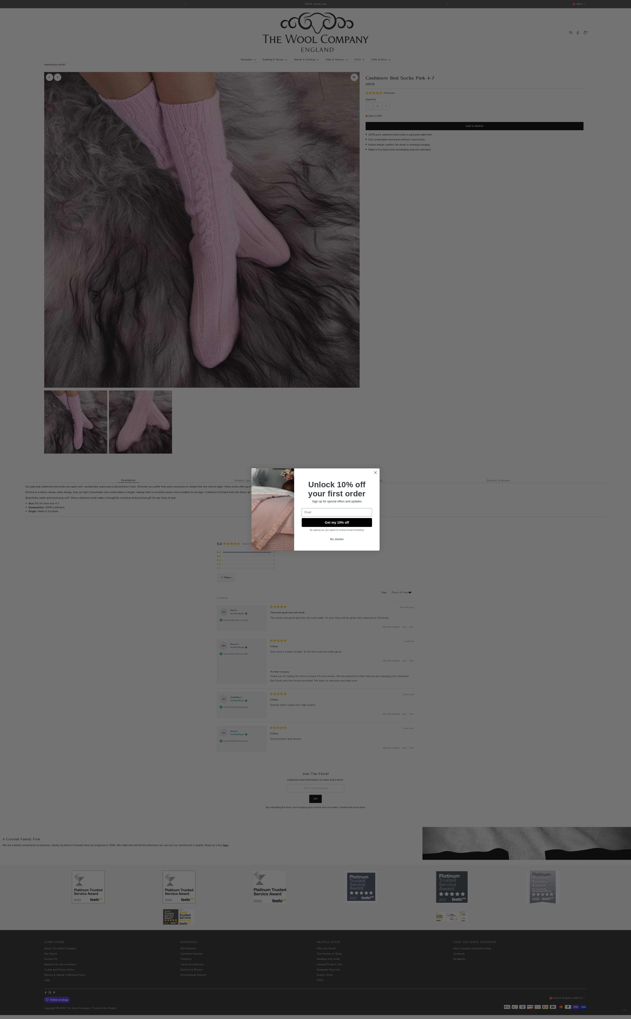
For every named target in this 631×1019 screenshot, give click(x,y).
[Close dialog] (375, 472)
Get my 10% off (337, 522)
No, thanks (337, 539)
